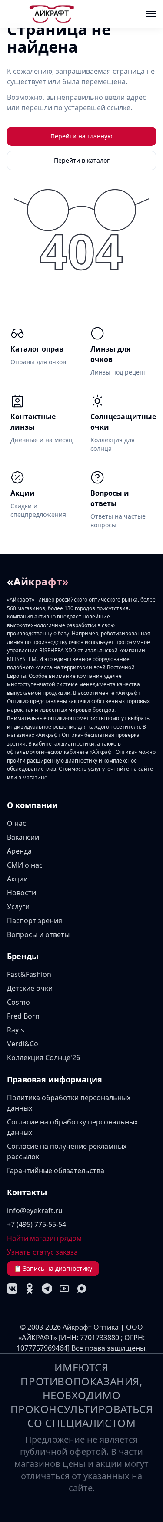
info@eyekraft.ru (35, 1210)
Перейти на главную (81, 136)
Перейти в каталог (82, 160)
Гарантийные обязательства (55, 1170)
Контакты (27, 1192)
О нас (16, 823)
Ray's (15, 1030)
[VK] (12, 1288)
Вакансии (23, 837)
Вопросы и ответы (38, 934)
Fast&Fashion (29, 974)
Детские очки (30, 988)
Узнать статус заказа (42, 1252)
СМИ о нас (25, 865)
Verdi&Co (22, 1044)
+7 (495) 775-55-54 (36, 1224)
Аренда (19, 851)
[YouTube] (64, 1288)
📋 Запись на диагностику (53, 1268)
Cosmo (18, 1002)
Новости (21, 892)
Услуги (18, 906)
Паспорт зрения (34, 920)
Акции (17, 879)
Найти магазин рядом (44, 1238)
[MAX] (82, 1288)
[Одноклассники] (29, 1288)
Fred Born (23, 1016)
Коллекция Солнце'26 (43, 1057)
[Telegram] (47, 1288)
